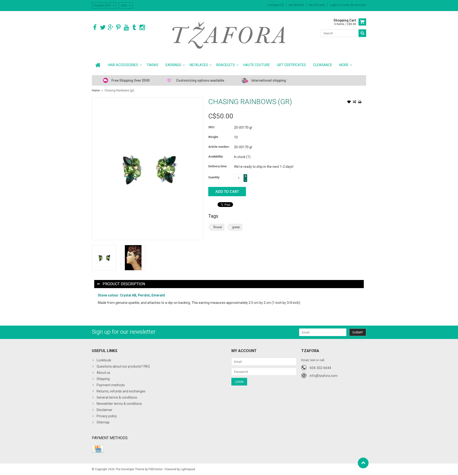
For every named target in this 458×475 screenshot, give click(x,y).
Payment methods (111, 385)
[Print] (360, 102)
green (236, 227)
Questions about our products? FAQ (123, 366)
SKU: (211, 127)
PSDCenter (156, 469)
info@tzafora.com (324, 376)
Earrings (173, 65)
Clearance (322, 65)
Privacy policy (107, 416)
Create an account (353, 5)
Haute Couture (256, 65)
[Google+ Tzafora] (111, 27)
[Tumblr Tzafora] (134, 27)
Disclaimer (104, 410)
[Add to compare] (354, 102)
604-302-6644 (320, 368)
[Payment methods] (98, 449)
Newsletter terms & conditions (119, 404)
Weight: (213, 137)
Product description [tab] (124, 284)
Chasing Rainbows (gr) (119, 90)
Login (334, 5)
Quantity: (214, 177)
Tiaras (152, 65)
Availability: (215, 156)
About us (103, 373)
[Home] (98, 65)
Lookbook (104, 360)
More (344, 65)
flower (217, 227)
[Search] (362, 33)
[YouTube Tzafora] (126, 27)
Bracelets (225, 65)
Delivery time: (217, 166)
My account (317, 5)
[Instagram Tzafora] (142, 27)
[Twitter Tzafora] (103, 27)
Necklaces (199, 65)
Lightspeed (188, 469)
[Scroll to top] (363, 463)
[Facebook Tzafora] (95, 27)
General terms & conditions (117, 397)
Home (96, 90)
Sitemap (103, 422)
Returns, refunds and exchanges (121, 391)
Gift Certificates (291, 65)
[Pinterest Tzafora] (118, 27)
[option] (104, 257)
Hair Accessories (123, 65)
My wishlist (296, 5)
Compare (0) (276, 5)
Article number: (219, 146)
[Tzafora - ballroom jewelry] (229, 35)
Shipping (103, 379)
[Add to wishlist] (349, 102)
